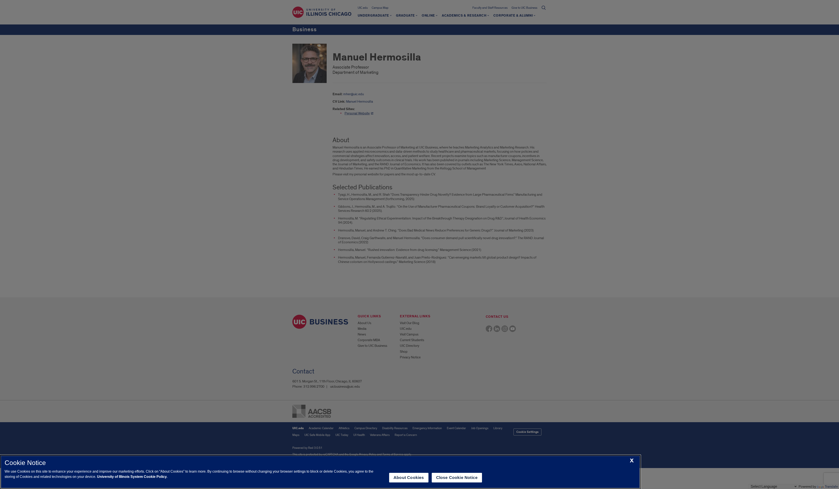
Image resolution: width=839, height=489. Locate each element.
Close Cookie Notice (457, 477)
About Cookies (408, 477)
